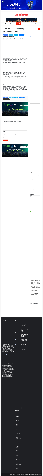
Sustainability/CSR (18, 464)
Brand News (10, 23)
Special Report (31, 23)
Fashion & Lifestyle (18, 433)
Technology (19, 23)
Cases (17, 424)
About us (13, 10)
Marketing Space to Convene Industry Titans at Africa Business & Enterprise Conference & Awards (7, 366)
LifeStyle (36, 23)
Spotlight (17, 463)
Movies (17, 450)
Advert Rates (17, 10)
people (17, 455)
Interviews (17, 446)
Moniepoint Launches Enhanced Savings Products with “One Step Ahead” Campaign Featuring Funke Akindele (8, 369)
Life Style (17, 447)
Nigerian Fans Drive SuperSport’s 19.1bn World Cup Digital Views (24, 324)
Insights (23, 23)
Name (4, 131)
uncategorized (18, 469)
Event (16, 429)
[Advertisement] (15, 47)
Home (10, 10)
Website (16, 134)
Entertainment (18, 428)
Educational (17, 425)
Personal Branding (18, 456)
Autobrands (17, 416)
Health (17, 437)
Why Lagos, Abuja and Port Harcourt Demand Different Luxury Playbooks (34, 184)
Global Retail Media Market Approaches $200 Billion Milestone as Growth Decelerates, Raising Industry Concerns (7, 375)
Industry (26, 23)
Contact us (27, 10)
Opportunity (17, 454)
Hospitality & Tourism (19, 438)
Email (4, 134)
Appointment (17, 412)
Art (16, 415)
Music (16, 451)
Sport (16, 460)
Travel (17, 468)
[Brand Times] (21, 14)
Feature (17, 434)
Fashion (17, 430)
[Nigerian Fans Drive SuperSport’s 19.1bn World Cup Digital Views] (17, 324)
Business (14, 23)
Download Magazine (22, 10)
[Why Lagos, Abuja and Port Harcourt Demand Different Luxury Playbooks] (17, 340)
